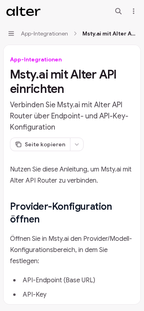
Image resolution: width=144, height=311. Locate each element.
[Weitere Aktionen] (134, 11)
